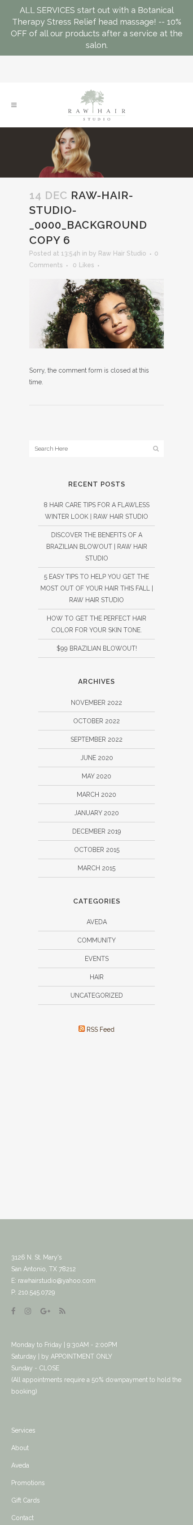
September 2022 (96, 739)
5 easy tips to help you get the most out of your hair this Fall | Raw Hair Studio (96, 588)
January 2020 (96, 813)
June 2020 (96, 757)
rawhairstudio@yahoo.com (57, 1280)
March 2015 (96, 868)
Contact (22, 1517)
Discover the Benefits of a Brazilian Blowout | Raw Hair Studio (96, 546)
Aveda (97, 921)
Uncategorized (96, 995)
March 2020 (96, 794)
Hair (97, 977)
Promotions (28, 1482)
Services (23, 1430)
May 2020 (96, 776)
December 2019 (96, 831)
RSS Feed (99, 1029)
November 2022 (96, 702)
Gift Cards (25, 1500)
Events (97, 958)
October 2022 (96, 721)
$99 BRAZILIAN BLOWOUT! (97, 648)
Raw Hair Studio (122, 253)
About (20, 1447)
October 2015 (96, 849)
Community (96, 940)
